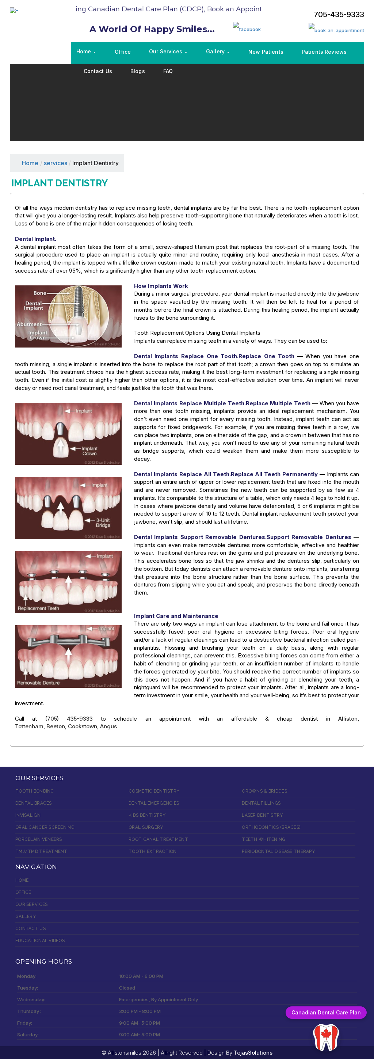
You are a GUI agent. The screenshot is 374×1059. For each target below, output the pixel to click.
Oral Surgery (146, 827)
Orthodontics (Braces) (271, 827)
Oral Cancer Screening (45, 827)
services (55, 163)
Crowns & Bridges (264, 791)
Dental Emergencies (154, 803)
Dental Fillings (261, 803)
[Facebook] (247, 29)
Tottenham (29, 726)
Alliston (348, 718)
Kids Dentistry (147, 815)
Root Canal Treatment (158, 839)
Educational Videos (40, 940)
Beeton (55, 726)
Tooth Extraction (152, 851)
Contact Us (30, 928)
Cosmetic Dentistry (154, 791)
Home (30, 163)
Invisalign (28, 815)
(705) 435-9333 (69, 718)
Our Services (31, 904)
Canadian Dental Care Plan (326, 1012)
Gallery (25, 916)
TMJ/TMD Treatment (41, 851)
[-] (14, 9)
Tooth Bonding (34, 791)
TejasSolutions (253, 1052)
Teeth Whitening (263, 839)
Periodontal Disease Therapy (278, 851)
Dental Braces (33, 803)
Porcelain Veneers (38, 839)
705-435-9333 (339, 14)
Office (23, 892)
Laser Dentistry (262, 815)
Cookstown (82, 726)
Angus (108, 726)
